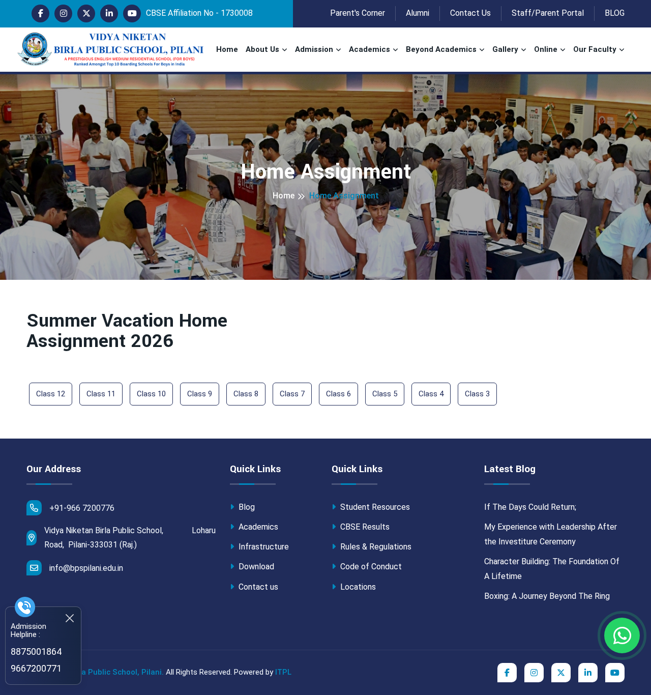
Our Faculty (594, 49)
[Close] (70, 618)
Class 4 (431, 393)
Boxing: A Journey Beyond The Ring (547, 596)
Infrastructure (262, 547)
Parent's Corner (357, 13)
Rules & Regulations (374, 547)
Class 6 (338, 393)
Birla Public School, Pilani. (116, 672)
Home (227, 49)
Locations (357, 587)
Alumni (417, 13)
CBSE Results (364, 527)
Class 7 (292, 393)
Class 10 (151, 393)
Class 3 (477, 393)
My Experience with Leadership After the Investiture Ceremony (550, 534)
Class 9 (199, 393)
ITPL (283, 672)
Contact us (257, 587)
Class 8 (245, 393)
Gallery (505, 49)
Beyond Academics (441, 49)
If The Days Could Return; (530, 507)
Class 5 (384, 393)
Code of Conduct (370, 566)
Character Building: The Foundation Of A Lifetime (551, 569)
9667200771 (36, 668)
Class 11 (100, 393)
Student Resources (374, 507)
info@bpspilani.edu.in (86, 568)
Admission (314, 49)
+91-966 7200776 (81, 508)
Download (255, 566)
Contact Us (470, 13)
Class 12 (50, 393)
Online (545, 49)
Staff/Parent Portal (548, 13)
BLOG (615, 13)
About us (262, 49)
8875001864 (36, 651)
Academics (369, 49)
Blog (245, 507)
